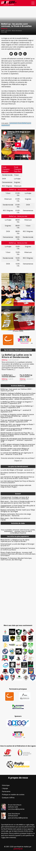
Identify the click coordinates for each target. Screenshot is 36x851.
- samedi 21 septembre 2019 (17, 406)
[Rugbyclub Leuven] (6, 665)
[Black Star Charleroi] (12, 632)
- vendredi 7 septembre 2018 (18, 440)
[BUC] (2, 677)
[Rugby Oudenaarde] (19, 651)
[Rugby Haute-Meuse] (30, 645)
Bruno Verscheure (17, 30)
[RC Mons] (31, 658)
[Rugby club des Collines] (18, 658)
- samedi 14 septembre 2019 (17, 416)
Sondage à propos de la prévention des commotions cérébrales (15, 497)
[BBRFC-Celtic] (5, 658)
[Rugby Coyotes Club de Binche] (19, 632)
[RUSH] (19, 645)
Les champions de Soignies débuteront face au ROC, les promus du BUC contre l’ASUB (17, 477)
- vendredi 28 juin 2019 (16, 429)
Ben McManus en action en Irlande (15, 519)
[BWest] (18, 664)
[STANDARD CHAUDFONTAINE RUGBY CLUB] (13, 677)
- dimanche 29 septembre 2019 (18, 394)
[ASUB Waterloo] (12, 658)
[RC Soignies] (12, 645)
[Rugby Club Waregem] (25, 645)
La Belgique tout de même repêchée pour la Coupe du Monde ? (15, 540)
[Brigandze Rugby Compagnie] (19, 677)
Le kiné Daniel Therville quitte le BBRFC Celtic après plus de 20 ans (18, 506)
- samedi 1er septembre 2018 (18, 445)
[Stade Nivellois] (5, 651)
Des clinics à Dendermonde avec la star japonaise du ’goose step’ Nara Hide (18, 502)
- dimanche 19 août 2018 (17, 453)
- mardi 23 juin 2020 (17, 389)
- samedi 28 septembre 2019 (17, 398)
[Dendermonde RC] (24, 665)
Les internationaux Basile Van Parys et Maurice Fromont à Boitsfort (18, 481)
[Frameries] (5, 645)
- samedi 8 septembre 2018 (17, 434)
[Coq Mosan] (12, 665)
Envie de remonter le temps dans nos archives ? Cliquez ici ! (18, 459)
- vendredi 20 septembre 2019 (16, 411)
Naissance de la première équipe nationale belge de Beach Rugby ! (16, 486)
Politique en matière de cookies (13, 794)
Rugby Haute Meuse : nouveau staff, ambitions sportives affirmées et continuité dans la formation (18, 554)
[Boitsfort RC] (6, 638)
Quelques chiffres (8, 798)
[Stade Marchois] (24, 651)
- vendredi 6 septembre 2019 (18, 425)
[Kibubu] (24, 671)
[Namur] (13, 638)
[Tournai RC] (31, 671)
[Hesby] (5, 632)
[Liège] (24, 658)
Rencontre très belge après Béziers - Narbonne (16, 514)
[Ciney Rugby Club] (6, 677)
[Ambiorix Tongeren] (12, 651)
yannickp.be (18, 849)
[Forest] (30, 638)
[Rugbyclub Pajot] (25, 632)
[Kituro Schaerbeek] (30, 664)
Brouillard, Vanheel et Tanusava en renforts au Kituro (18, 473)
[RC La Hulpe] (26, 677)
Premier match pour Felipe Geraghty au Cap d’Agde (18, 510)
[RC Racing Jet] (31, 651)
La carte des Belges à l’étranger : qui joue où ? (17, 470)
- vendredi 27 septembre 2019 (17, 402)
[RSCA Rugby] (18, 671)
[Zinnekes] (33, 677)
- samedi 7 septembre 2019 (16, 420)
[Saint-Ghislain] (18, 638)
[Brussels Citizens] (23, 638)
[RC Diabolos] (30, 632)
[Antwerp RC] (5, 671)
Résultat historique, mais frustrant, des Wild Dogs (16, 558)
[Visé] (11, 671)
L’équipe (5, 788)
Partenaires (6, 791)
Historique (6, 785)
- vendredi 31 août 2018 (15, 449)
